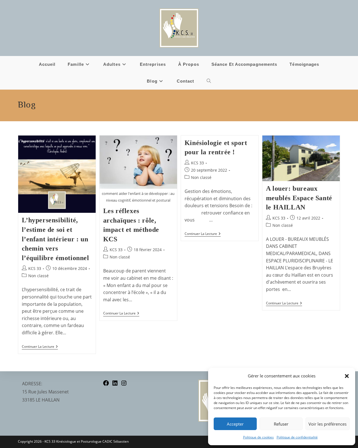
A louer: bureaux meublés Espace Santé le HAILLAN (299, 198)
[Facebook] (106, 385)
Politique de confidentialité (297, 437)
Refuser (281, 424)
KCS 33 (34, 268)
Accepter (235, 424)
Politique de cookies (258, 437)
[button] (347, 376)
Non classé (38, 275)
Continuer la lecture (40, 347)
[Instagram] (124, 385)
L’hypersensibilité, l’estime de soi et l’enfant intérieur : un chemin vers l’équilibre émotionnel (55, 238)
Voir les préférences (327, 424)
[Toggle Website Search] (209, 81)
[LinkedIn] (115, 385)
